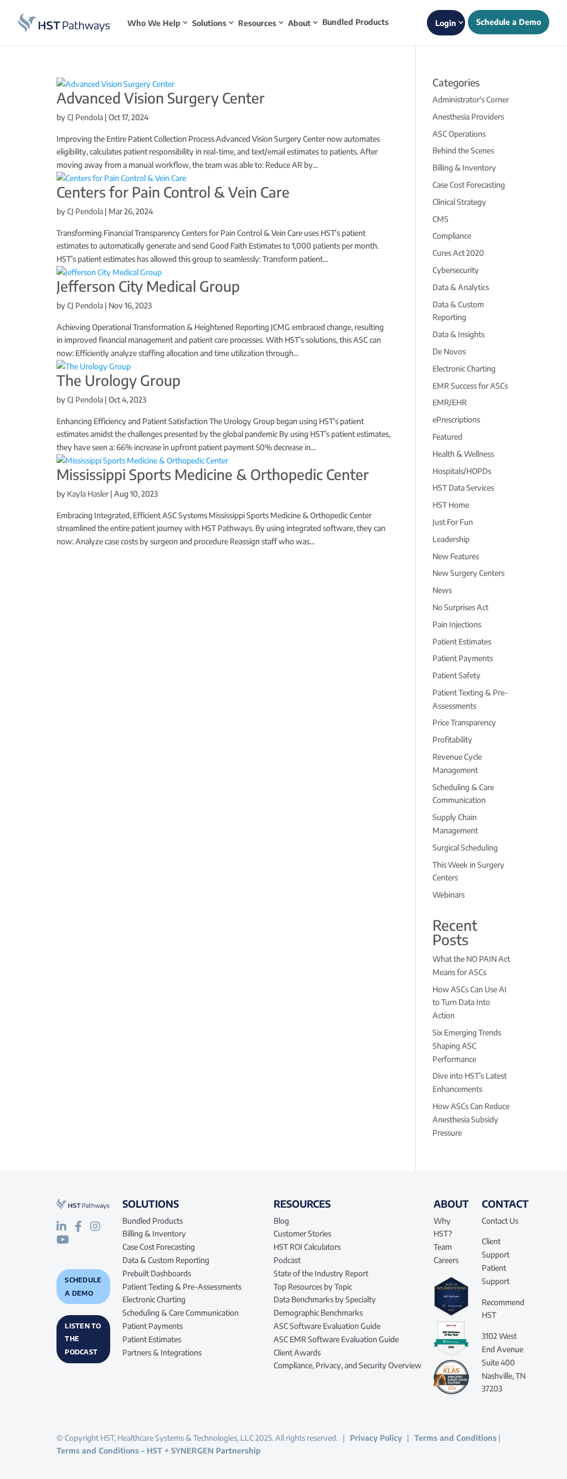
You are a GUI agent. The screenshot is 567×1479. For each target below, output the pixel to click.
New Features (455, 556)
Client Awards (297, 1352)
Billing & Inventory (464, 167)
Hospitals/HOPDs (461, 471)
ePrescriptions (456, 419)
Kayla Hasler (88, 493)
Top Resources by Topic (313, 1286)
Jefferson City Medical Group (148, 286)
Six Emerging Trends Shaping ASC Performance (466, 1046)
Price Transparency (464, 722)
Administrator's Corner (470, 99)
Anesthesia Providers (468, 116)
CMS (440, 219)
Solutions (209, 23)
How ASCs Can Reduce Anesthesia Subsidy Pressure (470, 1119)
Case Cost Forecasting (468, 184)
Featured (447, 436)
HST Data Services (463, 487)
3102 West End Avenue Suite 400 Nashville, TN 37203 (503, 1362)
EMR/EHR (449, 402)
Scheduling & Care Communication (180, 1312)
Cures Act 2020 (458, 252)
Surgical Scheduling (465, 847)
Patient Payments (462, 658)
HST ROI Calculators (307, 1246)
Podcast (287, 1260)
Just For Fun (452, 522)
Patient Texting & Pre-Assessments (181, 1286)
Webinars (448, 894)
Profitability (452, 739)
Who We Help (154, 23)
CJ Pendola (85, 117)
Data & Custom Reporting (165, 1260)
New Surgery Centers (468, 573)
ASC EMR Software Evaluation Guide (336, 1339)
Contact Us (500, 1220)
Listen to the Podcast (83, 1339)
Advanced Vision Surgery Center (160, 98)
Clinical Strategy (459, 202)
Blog (281, 1220)
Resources (257, 23)
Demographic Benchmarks (318, 1312)
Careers (446, 1260)
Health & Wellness (463, 453)
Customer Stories (302, 1233)
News (442, 590)
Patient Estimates (461, 641)
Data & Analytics (460, 287)
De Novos (449, 351)
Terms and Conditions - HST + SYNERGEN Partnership (158, 1450)
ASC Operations (459, 133)
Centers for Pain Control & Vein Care (173, 192)
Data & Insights (458, 334)
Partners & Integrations (162, 1352)
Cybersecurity (455, 270)
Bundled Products (355, 22)
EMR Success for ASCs (470, 385)
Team (443, 1246)
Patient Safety (456, 675)
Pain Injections (456, 624)
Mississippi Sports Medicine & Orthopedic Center (212, 474)
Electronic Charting (464, 368)
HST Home (450, 504)
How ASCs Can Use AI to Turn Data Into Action (469, 1003)
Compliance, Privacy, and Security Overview (347, 1365)
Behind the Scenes (463, 150)
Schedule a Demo (83, 1286)
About (299, 23)
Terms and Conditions (455, 1437)
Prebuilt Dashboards (156, 1273)
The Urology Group (118, 380)
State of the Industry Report (321, 1273)
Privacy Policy (376, 1437)
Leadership (451, 539)
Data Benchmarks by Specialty (325, 1299)
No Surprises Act (460, 607)
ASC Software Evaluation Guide (327, 1326)
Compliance (451, 235)
